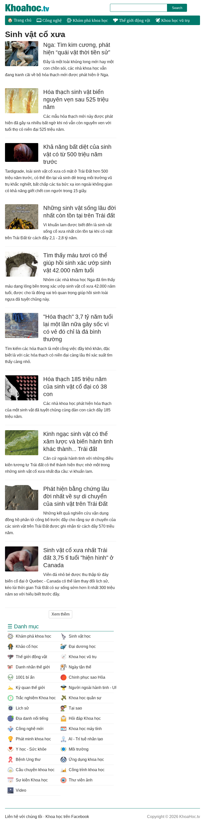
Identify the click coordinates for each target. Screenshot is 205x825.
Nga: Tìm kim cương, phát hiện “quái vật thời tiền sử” (76, 49)
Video (20, 790)
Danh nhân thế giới (32, 667)
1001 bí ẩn (24, 677)
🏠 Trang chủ (20, 20)
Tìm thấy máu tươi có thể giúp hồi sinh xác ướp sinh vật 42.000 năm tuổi (77, 263)
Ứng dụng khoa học (86, 759)
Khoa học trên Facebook (67, 816)
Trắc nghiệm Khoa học (35, 698)
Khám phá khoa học (90, 20)
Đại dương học (82, 646)
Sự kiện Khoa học (31, 780)
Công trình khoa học (86, 770)
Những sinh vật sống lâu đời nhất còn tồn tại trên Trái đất (79, 212)
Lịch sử (22, 708)
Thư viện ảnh (80, 780)
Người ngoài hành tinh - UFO (91, 687)
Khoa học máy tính (85, 729)
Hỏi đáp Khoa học (84, 718)
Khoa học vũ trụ (175, 20)
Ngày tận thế (79, 667)
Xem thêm (61, 614)
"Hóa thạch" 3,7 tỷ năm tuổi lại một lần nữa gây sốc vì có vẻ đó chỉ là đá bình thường (78, 327)
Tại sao (75, 708)
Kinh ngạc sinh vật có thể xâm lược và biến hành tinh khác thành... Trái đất (78, 441)
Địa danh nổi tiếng (31, 718)
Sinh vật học (79, 636)
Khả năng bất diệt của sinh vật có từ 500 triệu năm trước (77, 154)
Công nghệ (52, 20)
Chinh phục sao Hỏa (86, 677)
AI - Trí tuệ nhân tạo (85, 739)
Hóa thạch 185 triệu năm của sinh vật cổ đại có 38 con (75, 386)
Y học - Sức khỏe (30, 749)
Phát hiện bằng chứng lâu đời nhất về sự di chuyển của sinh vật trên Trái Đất (76, 496)
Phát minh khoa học (33, 739)
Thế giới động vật (134, 20)
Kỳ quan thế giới (30, 687)
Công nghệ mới (29, 729)
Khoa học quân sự (85, 698)
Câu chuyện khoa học (34, 770)
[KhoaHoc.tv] (32, 8)
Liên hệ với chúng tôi (23, 816)
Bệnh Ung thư (28, 759)
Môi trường (78, 749)
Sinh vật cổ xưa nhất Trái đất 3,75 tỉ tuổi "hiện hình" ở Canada (78, 557)
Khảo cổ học (26, 646)
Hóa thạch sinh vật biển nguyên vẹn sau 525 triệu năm (75, 99)
